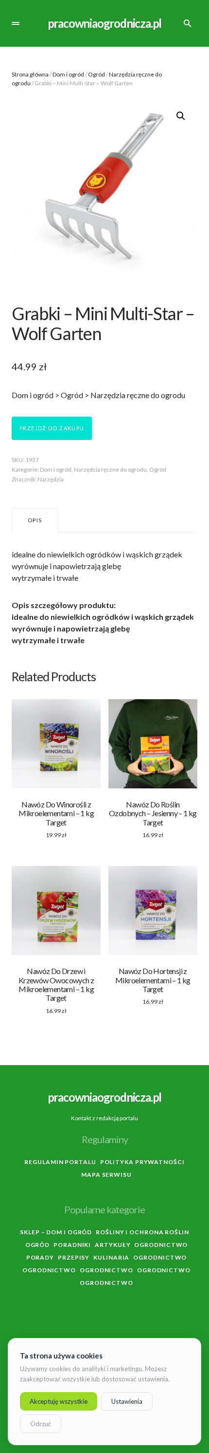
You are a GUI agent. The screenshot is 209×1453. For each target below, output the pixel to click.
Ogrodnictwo (161, 1244)
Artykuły (112, 1244)
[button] (15, 23)
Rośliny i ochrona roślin (142, 1232)
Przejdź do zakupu (51, 428)
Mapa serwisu (106, 1174)
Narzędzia (50, 479)
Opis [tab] (35, 520)
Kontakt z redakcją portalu (104, 1118)
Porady (40, 1257)
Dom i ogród (68, 74)
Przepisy (73, 1257)
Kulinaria (111, 1257)
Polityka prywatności (142, 1162)
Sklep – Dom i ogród (56, 1232)
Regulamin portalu (60, 1162)
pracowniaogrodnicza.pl (105, 23)
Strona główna (30, 74)
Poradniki (72, 1244)
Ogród (96, 74)
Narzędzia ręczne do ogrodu (110, 469)
